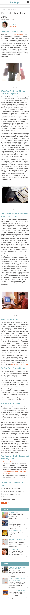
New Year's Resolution (17, 34)
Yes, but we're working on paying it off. (13, 491)
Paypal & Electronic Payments (17, 590)
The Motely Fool (8, 462)
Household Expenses (14, 531)
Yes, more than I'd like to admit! (11, 488)
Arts (2, 5)
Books (13, 5)
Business (19, 5)
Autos (7, 5)
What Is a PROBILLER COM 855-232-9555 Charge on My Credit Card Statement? (16, 583)
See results (11, 502)
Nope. (4, 497)
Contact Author (12, 26)
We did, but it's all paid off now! (11, 494)
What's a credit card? (9, 499)
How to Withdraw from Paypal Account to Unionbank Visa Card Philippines (16, 594)
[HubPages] (15, 2)
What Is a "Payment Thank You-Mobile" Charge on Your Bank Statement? (16, 572)
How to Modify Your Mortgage (19, 364)
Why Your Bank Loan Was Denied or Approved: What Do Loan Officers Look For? (16, 553)
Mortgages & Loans (14, 549)
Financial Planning (14, 512)
